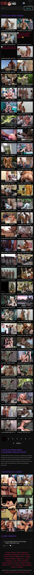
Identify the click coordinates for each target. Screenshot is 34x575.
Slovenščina (7, 554)
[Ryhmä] (25, 480)
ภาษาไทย (6, 556)
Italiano (4, 565)
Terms (27, 572)
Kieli (24, 3)
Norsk (27, 554)
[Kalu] (25, 514)
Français (8, 552)
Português (9, 561)
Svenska (18, 565)
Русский (16, 563)
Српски (22, 554)
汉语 (18, 552)
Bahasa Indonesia (8, 563)
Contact (7, 572)
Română (25, 561)
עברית (14, 561)
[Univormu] (9, 514)
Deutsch (13, 567)
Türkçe (28, 556)
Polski (19, 561)
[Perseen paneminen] (25, 491)
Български (20, 567)
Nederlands (24, 552)
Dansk (14, 552)
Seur (18, 443)
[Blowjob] (9, 480)
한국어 (12, 556)
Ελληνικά (7, 558)
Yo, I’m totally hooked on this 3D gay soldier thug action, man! (15, 542)
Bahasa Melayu (26, 565)
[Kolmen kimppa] (25, 503)
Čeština (13, 558)
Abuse (12, 572)
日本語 (17, 556)
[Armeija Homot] (9, 491)
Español (22, 563)
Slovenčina (15, 554)
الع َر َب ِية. (26, 558)
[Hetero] (9, 503)
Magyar (19, 558)
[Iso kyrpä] (25, 525)
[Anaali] (9, 525)
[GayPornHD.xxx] (8, 3)
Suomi (22, 556)
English (29, 563)
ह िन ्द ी (11, 565)
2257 (17, 572)
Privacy (22, 572)
